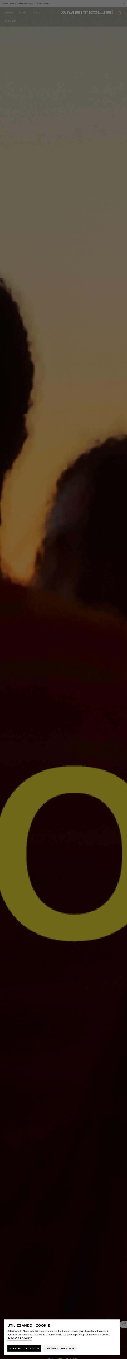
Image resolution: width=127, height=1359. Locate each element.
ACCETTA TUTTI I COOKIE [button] (24, 1348)
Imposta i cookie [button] (19, 1338)
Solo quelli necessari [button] (60, 1348)
